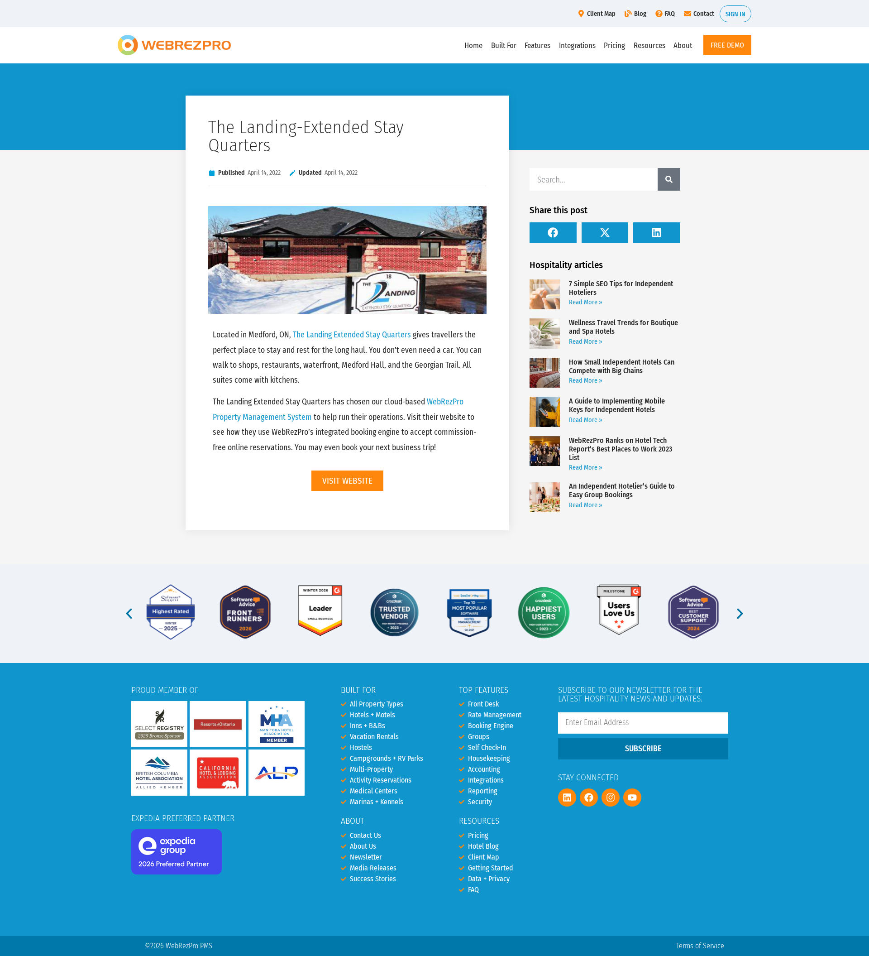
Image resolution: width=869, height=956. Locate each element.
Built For (503, 45)
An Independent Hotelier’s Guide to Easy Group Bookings (622, 490)
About (682, 45)
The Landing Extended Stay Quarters (352, 335)
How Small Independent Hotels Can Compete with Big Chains (621, 366)
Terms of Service (700, 946)
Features (537, 45)
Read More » (585, 302)
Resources (649, 45)
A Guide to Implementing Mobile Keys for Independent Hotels (617, 405)
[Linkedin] (567, 797)
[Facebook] (589, 797)
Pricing (614, 45)
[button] (553, 232)
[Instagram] (611, 797)
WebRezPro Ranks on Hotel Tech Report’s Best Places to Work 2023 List (620, 449)
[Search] (669, 179)
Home (473, 45)
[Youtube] (632, 797)
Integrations (577, 45)
